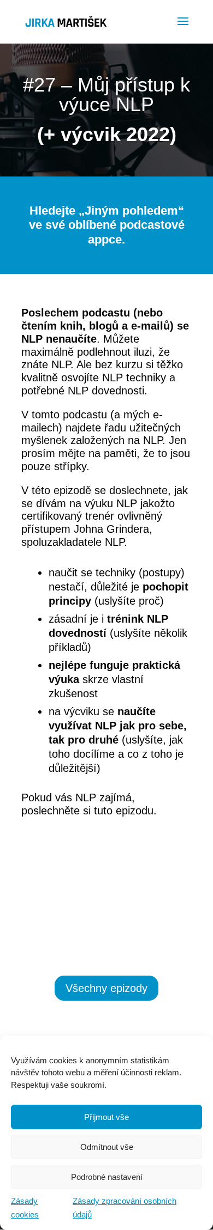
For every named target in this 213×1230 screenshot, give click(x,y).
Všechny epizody (106, 988)
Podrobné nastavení (107, 1177)
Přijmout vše (106, 1117)
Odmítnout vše (106, 1147)
